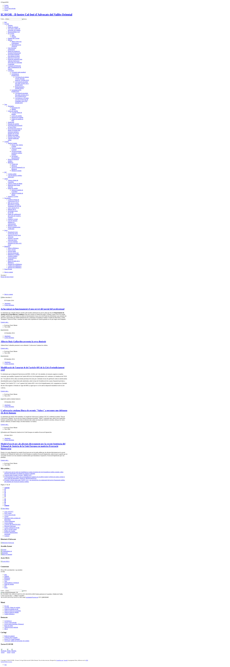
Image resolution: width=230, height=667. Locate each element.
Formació (7, 579)
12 (5, 489)
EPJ (5, 586)
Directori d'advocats (10, 526)
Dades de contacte (9, 636)
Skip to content (8, 272)
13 (5, 491)
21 (5, 504)
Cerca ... (3, 19)
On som (6, 7)
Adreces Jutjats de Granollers (12, 611)
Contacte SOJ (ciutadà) (10, 637)
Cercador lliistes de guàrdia (12, 607)
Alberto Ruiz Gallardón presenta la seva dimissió (23, 341)
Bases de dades (8, 625)
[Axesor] (3, 549)
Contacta (6, 536)
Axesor (6, 516)
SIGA (6, 629)
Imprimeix (7, 303)
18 (5, 499)
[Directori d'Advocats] (7, 542)
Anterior (7, 488)
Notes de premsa (9, 584)
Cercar (6, 10)
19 (5, 500)
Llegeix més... (5, 322)
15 (5, 494)
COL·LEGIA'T (8, 511)
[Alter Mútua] (5, 508)
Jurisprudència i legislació (11, 582)
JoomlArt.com (59, 660)
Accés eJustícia (8, 523)
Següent (6, 505)
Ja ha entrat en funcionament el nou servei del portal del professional (32, 309)
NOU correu (8, 513)
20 (5, 502)
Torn (5, 581)
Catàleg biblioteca (9, 614)
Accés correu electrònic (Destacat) (14, 624)
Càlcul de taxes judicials (11, 627)
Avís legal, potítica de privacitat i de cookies (16, 641)
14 (5, 492)
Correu (6, 5)
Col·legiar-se (8, 621)
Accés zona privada (9, 8)
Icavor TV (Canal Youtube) (12, 639)
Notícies (6, 576)
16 (5, 496)
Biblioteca (7, 578)
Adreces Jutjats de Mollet (11, 612)
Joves (5, 587)
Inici (5, 574)
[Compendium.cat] (6, 551)
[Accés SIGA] (5, 561)
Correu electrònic (9, 305)
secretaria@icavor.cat (32, 597)
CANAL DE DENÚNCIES (12, 524)
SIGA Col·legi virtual (10, 529)
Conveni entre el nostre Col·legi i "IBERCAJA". (18, 475)
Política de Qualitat (9, 531)
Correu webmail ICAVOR (11, 527)
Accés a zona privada (10, 622)
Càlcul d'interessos (9, 521)
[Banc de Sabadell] (6, 554)
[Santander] (4, 553)
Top (5, 664)
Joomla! (66, 660)
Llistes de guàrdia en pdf (11, 609)
